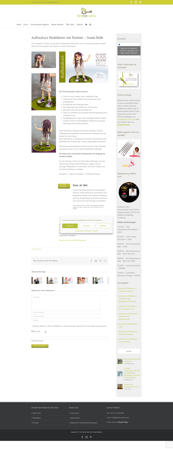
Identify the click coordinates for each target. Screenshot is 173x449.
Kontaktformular (123, 125)
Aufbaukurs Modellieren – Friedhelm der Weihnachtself (129, 316)
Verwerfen (86, 226)
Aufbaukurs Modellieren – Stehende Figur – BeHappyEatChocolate (129, 299)
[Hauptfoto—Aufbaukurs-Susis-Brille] (83, 52)
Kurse (39, 249)
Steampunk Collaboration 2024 (131, 385)
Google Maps (123, 422)
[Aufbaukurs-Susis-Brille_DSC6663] (43, 52)
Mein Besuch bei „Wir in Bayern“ (132, 360)
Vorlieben (103, 226)
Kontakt (36, 423)
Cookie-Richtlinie (79, 230)
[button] (90, 24)
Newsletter (37, 418)
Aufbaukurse (34, 249)
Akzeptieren (70, 226)
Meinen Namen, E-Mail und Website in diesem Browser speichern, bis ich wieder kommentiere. (70, 326)
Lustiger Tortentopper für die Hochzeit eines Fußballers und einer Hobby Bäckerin (132, 373)
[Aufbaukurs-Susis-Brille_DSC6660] (43, 116)
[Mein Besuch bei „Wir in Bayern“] (120, 360)
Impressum (95, 230)
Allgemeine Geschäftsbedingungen (72, 240)
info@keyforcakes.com (52, 2)
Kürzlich (128, 351)
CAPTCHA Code (37, 341)
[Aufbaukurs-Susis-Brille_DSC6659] (43, 74)
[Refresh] (46, 332)
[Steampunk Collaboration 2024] (120, 385)
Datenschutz (88, 230)
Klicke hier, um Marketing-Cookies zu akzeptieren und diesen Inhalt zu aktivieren (129, 50)
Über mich (37, 413)
